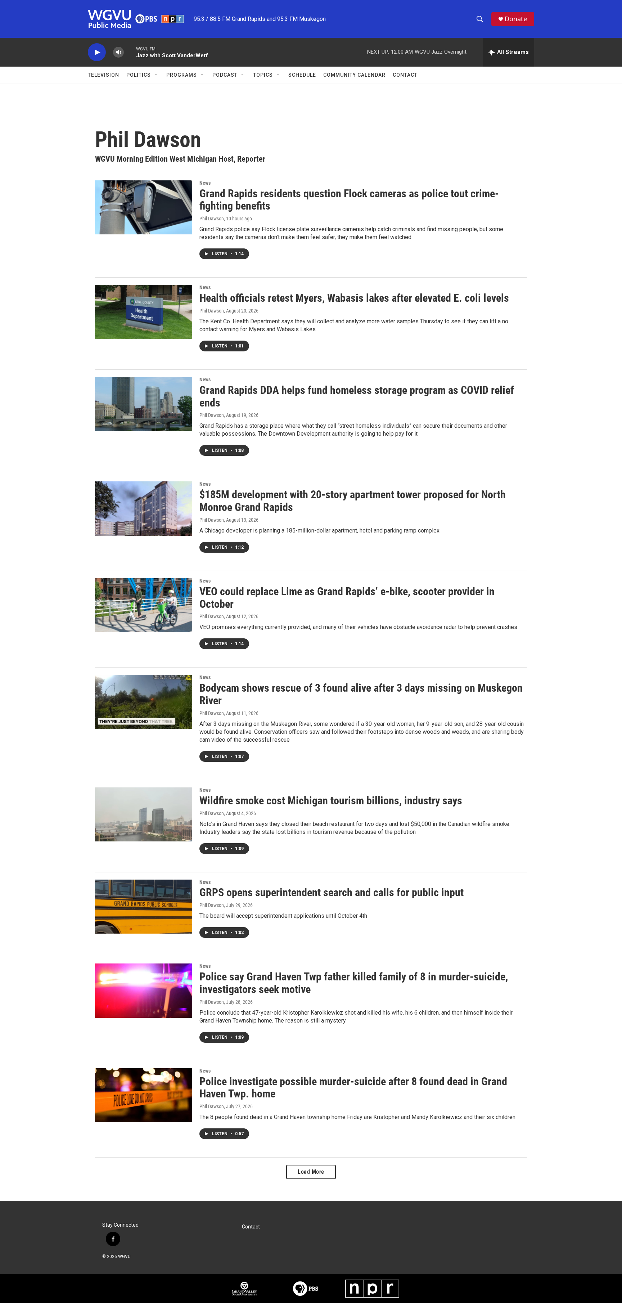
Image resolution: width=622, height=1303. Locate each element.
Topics (263, 75)
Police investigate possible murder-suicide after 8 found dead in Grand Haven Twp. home (353, 1087)
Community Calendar (354, 75)
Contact (405, 75)
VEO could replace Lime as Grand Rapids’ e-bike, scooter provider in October (347, 597)
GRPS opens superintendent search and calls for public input (331, 892)
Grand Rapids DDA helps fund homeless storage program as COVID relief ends (356, 396)
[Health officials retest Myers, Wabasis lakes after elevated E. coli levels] (143, 312)
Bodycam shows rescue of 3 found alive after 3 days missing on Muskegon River (361, 694)
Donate (516, 19)
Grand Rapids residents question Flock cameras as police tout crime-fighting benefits (349, 199)
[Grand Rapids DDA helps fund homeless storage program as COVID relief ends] (143, 404)
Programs (181, 75)
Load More (311, 1171)
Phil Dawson (211, 218)
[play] (97, 52)
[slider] (130, 52)
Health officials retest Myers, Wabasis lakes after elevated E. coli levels (354, 298)
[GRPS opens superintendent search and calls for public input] (143, 907)
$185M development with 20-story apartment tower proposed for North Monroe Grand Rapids (352, 500)
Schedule (302, 75)
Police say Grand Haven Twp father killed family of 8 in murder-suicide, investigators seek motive (353, 983)
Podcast (225, 75)
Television (103, 75)
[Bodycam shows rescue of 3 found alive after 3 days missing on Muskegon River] (143, 702)
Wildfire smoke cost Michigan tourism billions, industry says (330, 800)
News (205, 183)
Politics (138, 75)
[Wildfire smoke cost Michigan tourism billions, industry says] (143, 814)
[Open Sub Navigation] (156, 75)
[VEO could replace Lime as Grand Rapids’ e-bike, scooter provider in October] (143, 605)
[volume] (118, 52)
